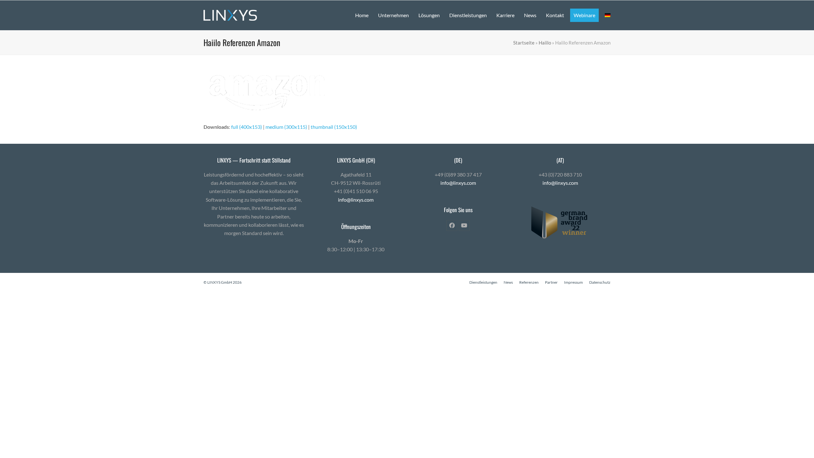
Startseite (524, 42)
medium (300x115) (286, 127)
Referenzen (529, 282)
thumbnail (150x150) (334, 127)
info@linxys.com (356, 200)
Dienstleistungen (483, 282)
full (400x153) (246, 127)
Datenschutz (599, 282)
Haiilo (545, 42)
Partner (551, 282)
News (508, 282)
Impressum (573, 282)
